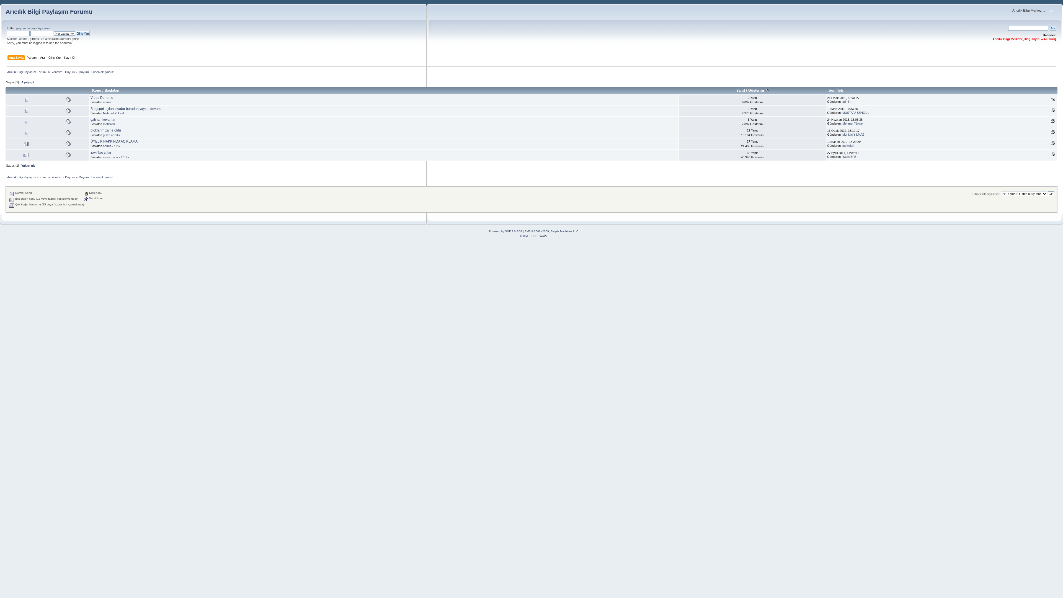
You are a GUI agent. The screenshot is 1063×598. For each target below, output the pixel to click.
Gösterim (756, 90)
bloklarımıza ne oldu (106, 130)
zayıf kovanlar (101, 152)
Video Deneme (102, 98)
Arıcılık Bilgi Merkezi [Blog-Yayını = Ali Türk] (1024, 39)
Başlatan (112, 90)
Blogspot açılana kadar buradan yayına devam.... (127, 109)
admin (107, 102)
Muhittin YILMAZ (853, 134)
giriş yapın (23, 28)
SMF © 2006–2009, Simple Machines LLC (551, 231)
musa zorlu (110, 157)
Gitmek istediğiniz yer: (986, 193)
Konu (96, 90)
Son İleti (836, 90)
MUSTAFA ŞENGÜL (855, 112)
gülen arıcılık (111, 135)
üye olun (44, 28)
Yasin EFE (849, 156)
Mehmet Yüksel (113, 113)
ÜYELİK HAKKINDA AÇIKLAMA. (114, 141)
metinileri (109, 124)
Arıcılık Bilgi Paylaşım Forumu (49, 11)
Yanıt (740, 90)
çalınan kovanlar (103, 120)
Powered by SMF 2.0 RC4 (505, 231)
